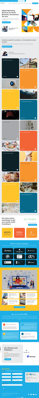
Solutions (3, 393)
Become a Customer (35, 3)
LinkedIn (36, 394)
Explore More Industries (7, 46)
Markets (6, 393)
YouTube (33, 394)
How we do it (5, 76)
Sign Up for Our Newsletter (19, 307)
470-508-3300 (28, 380)
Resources (8, 393)
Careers (13, 393)
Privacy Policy (16, 393)
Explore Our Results (32, 224)
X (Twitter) (31, 394)
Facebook (28, 394)
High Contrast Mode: (18, 397)
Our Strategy (7, 359)
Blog (11, 393)
